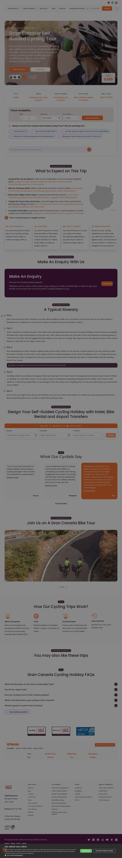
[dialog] (61, 851)
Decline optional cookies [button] (104, 851)
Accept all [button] (86, 851)
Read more (31, 853)
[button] (41, 855)
